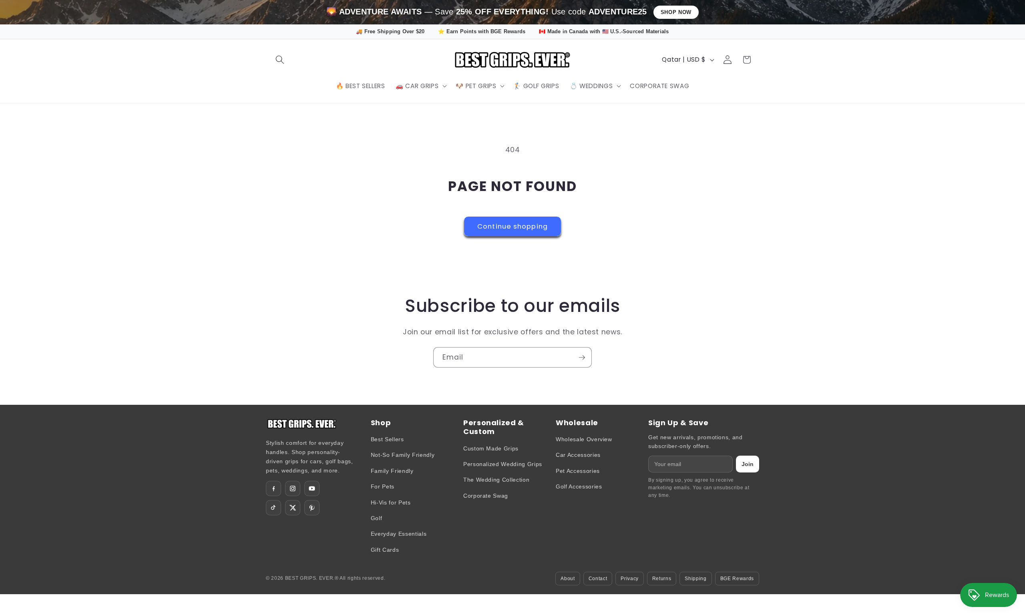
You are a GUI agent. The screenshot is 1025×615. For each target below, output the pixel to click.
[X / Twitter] (292, 507)
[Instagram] (292, 488)
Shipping (695, 578)
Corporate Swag (485, 495)
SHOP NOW (676, 12)
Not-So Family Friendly (403, 455)
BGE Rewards (737, 578)
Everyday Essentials (399, 534)
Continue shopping (512, 226)
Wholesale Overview (584, 439)
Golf (376, 518)
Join (748, 464)
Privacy (630, 578)
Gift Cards (385, 550)
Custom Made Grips (491, 448)
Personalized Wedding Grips (502, 464)
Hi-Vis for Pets (391, 502)
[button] (279, 59)
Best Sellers (387, 439)
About (568, 578)
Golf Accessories (579, 486)
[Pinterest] (312, 507)
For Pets (382, 486)
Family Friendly (392, 471)
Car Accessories (578, 455)
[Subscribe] (581, 357)
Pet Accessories (578, 471)
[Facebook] (273, 488)
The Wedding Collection (496, 479)
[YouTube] (312, 488)
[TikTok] (273, 507)
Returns (661, 578)
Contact (598, 578)
